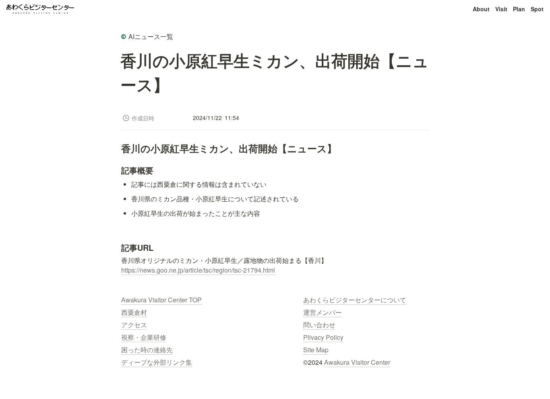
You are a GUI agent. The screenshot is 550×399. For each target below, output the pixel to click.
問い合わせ (319, 324)
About (481, 9)
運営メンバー (322, 312)
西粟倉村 (134, 312)
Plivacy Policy (323, 337)
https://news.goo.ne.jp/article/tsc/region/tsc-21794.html (198, 270)
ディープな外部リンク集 (156, 362)
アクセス (134, 324)
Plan (519, 9)
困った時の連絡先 (147, 349)
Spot (537, 9)
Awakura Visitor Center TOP (161, 299)
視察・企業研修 (143, 337)
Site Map (316, 349)
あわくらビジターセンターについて (354, 299)
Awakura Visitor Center (357, 362)
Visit (501, 9)
